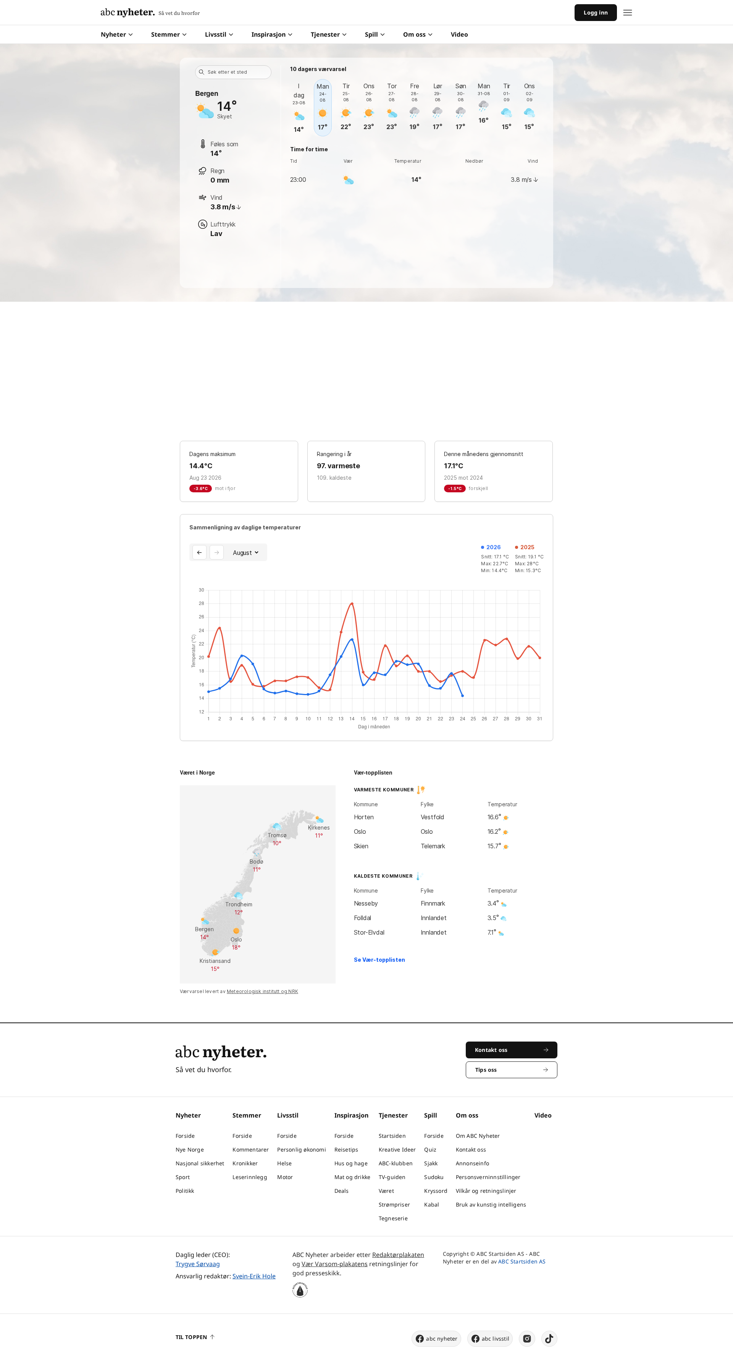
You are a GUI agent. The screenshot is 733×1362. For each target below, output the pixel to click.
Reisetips (346, 1149)
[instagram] (527, 1339)
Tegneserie (393, 1218)
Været (386, 1190)
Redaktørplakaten (398, 1254)
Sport (183, 1177)
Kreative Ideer (397, 1149)
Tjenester (325, 34)
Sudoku (434, 1177)
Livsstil (215, 34)
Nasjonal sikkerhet (200, 1163)
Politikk (185, 1190)
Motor (285, 1177)
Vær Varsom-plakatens (335, 1264)
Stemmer (165, 34)
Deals (341, 1190)
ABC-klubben (396, 1163)
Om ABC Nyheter (478, 1135)
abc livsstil (495, 1338)
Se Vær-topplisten (379, 959)
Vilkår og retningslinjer (486, 1190)
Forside (185, 1135)
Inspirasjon (269, 34)
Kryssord (435, 1190)
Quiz (430, 1149)
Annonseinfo (472, 1163)
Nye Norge (190, 1149)
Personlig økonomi (301, 1149)
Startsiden (392, 1135)
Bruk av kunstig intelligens (491, 1204)
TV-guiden (392, 1177)
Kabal (431, 1204)
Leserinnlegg (249, 1177)
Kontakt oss (471, 1149)
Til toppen (191, 1337)
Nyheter (113, 34)
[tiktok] (549, 1339)
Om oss (414, 34)
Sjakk (431, 1163)
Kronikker (245, 1163)
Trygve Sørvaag (198, 1264)
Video (459, 34)
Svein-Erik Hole (254, 1276)
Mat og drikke (352, 1177)
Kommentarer (250, 1149)
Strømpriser (394, 1204)
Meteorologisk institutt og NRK (262, 991)
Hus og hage (351, 1163)
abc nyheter (441, 1338)
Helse (284, 1163)
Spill (371, 34)
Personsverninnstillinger (488, 1177)
